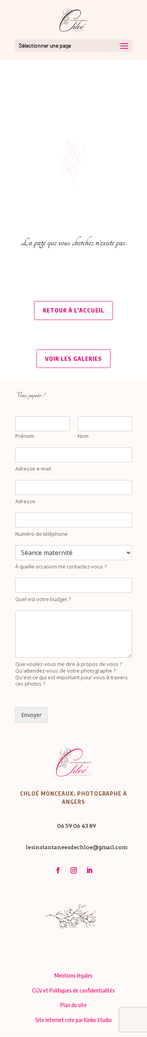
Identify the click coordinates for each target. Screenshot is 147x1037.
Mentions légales (73, 975)
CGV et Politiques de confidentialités (73, 990)
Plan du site (73, 1005)
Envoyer (31, 715)
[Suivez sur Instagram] (73, 870)
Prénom (24, 436)
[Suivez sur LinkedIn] (89, 870)
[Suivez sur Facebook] (58, 870)
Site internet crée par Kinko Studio (73, 1020)
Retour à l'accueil (73, 310)
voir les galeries (73, 358)
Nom (83, 436)
